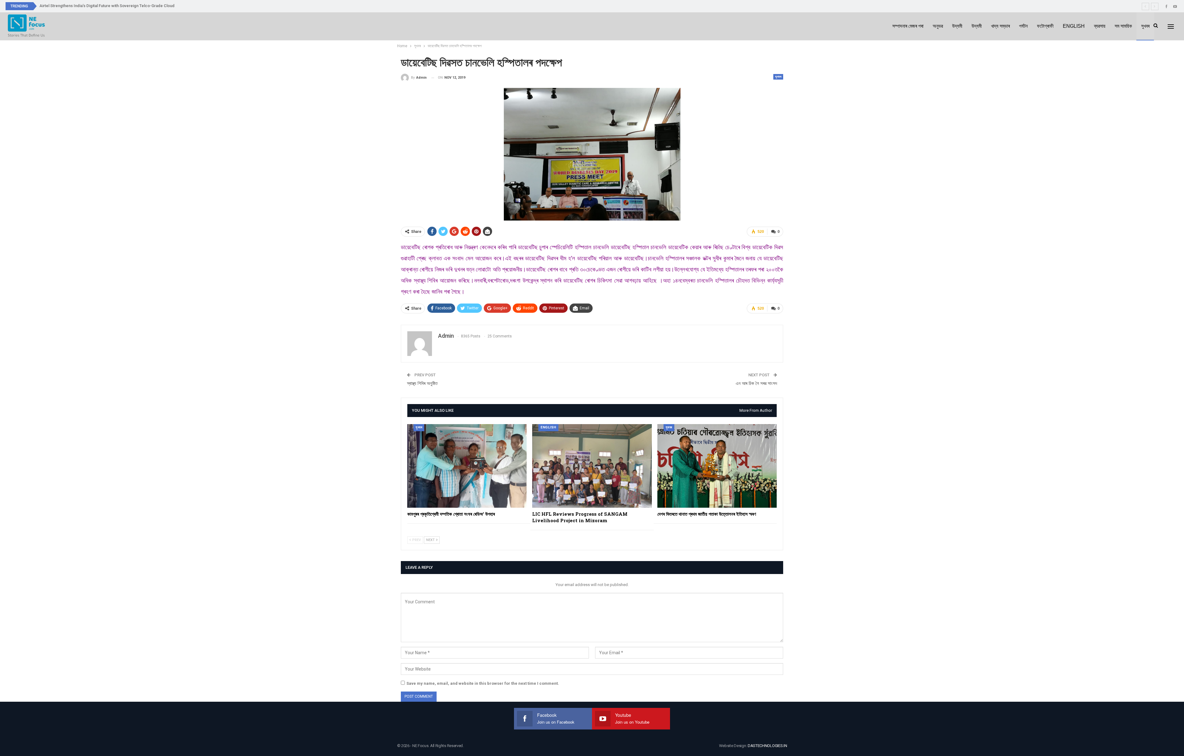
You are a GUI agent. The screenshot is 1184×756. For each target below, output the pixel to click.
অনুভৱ (938, 26)
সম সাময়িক (1123, 26)
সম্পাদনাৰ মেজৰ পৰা (907, 26)
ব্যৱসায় (1099, 26)
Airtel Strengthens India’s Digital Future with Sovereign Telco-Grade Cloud (107, 5)
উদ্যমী (957, 26)
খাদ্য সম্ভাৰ (1000, 26)
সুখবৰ (1145, 26)
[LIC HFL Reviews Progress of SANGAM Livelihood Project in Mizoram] (592, 466)
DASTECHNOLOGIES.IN (767, 745)
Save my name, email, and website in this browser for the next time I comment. (482, 683)
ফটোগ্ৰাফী (1045, 26)
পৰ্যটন (1023, 26)
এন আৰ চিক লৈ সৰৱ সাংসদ (756, 383)
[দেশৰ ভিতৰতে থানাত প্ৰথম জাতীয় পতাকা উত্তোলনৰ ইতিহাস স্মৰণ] (717, 466)
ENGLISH (1074, 26)
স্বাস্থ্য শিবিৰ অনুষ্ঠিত (422, 383)
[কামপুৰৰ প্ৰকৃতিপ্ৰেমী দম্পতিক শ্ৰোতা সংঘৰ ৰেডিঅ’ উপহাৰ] (467, 466)
